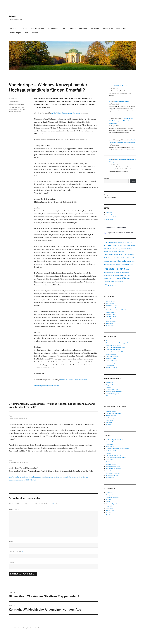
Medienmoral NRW (111, 312)
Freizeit (64, 28)
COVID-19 (121, 245)
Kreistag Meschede (110, 261)
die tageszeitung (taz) (112, 495)
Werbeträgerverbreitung (113, 475)
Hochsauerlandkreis (114, 254)
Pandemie (125, 264)
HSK (126, 255)
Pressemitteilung (114, 268)
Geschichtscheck (111, 354)
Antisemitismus (112, 242)
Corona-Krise (110, 245)
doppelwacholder (111, 385)
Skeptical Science (111, 464)
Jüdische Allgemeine (112, 504)
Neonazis (129, 261)
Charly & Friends (111, 411)
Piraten (131, 264)
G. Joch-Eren (13, 98)
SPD (124, 278)
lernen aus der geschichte (113, 363)
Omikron (112, 264)
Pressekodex (109, 460)
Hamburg (110, 251)
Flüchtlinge (118, 248)
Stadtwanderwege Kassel (113, 466)
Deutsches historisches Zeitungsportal (117, 343)
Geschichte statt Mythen (113, 349)
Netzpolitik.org (110, 314)
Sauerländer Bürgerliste (121, 272)
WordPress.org (110, 219)
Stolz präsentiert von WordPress (32, 628)
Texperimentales (110, 321)
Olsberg (107, 264)
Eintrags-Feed (110, 215)
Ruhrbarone (109, 420)
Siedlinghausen (53, 28)
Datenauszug (108, 28)
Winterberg (110, 285)
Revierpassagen (110, 418)
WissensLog (109, 323)
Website (12, 562)
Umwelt (21, 104)
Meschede (121, 260)
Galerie (73, 28)
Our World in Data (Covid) (113, 455)
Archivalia (109, 341)
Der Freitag (109, 493)
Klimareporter (110, 446)
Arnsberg (121, 242)
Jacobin (108, 501)
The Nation (109, 515)
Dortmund (107, 248)
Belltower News (110, 301)
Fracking (129, 248)
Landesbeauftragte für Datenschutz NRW (117, 448)
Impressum (83, 28)
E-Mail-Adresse (16, 552)
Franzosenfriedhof (37, 28)
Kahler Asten (107, 258)
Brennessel (23, 28)
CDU (131, 242)
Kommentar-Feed (111, 217)
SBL (129, 275)
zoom (13, 16)
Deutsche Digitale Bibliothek (114, 440)
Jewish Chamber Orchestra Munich (116, 310)
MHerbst (108, 387)
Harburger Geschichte (112, 356)
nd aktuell (109, 513)
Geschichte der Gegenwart (113, 345)
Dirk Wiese (131, 245)
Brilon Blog (109, 382)
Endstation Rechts (111, 305)
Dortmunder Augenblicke (113, 413)
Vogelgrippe (17, 111)
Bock (110, 101)
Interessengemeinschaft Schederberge (46, 385)
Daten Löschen (121, 28)
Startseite (12, 28)
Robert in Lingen (111, 316)
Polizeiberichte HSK (112, 389)
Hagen (106, 251)
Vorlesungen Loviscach (113, 473)
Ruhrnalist (109, 422)
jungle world (109, 508)
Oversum (118, 264)
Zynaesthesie (109, 325)
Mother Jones (110, 510)
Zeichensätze (110, 477)
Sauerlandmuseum (108, 272)
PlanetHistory (110, 365)
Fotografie (123, 248)
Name (12, 541)
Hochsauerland (119, 251)
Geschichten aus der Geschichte (115, 352)
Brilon (127, 242)
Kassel (114, 258)
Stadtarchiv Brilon (111, 367)
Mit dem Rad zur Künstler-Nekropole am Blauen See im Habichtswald (121, 120)
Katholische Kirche (121, 258)
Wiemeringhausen (119, 281)
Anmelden (109, 212)
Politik (16, 104)
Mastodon (34, 32)
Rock (127, 269)
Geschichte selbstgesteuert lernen (115, 347)
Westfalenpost (109, 281)
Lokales (11, 104)
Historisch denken (111, 358)
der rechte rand (110, 303)
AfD (106, 242)
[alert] (120, 233)
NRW (133, 261)
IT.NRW (131, 255)
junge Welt (109, 506)
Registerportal (110, 462)
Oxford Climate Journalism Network (116, 457)
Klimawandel (130, 258)
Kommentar (14, 509)
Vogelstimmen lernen (112, 471)
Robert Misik (110, 319)
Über (26, 32)
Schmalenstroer (110, 396)
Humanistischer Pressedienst (114, 308)
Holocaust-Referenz (111, 361)
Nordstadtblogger (111, 415)
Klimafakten (109, 444)
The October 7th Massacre (113, 468)
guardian (108, 499)
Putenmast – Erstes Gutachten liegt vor (73, 379)
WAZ (128, 278)
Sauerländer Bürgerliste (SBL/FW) (115, 275)
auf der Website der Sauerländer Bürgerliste (65, 113)
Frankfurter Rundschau (112, 497)
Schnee (106, 278)
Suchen (106, 178)
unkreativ (109, 424)
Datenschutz (95, 28)
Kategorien (107, 195)
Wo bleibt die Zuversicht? (122, 86)
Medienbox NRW (111, 451)
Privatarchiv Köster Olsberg (114, 391)
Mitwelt (108, 453)
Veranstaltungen (15, 32)
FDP (113, 248)
